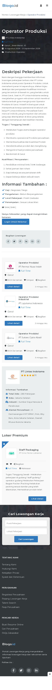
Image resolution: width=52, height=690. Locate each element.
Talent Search (9, 603)
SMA (7, 207)
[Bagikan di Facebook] (8, 241)
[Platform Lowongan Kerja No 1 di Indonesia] (14, 5)
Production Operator (15, 52)
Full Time (12, 468)
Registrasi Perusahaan (13, 594)
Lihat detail (14, 286)
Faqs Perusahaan (11, 607)
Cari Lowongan (26, 539)
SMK (13, 207)
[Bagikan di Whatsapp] (38, 241)
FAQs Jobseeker (10, 633)
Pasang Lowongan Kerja (14, 599)
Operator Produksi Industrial (29, 298)
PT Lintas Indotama (33, 371)
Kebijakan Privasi (10, 573)
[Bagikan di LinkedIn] (26, 241)
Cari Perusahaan (10, 629)
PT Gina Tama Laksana (30, 453)
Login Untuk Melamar (15, 222)
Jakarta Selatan (22, 398)
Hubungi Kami (9, 568)
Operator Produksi (29, 263)
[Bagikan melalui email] (32, 241)
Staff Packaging (29, 450)
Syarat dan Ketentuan (13, 577)
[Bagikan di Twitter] (14, 241)
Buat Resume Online (13, 624)
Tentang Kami (9, 564)
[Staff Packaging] (11, 453)
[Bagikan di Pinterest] (20, 241)
